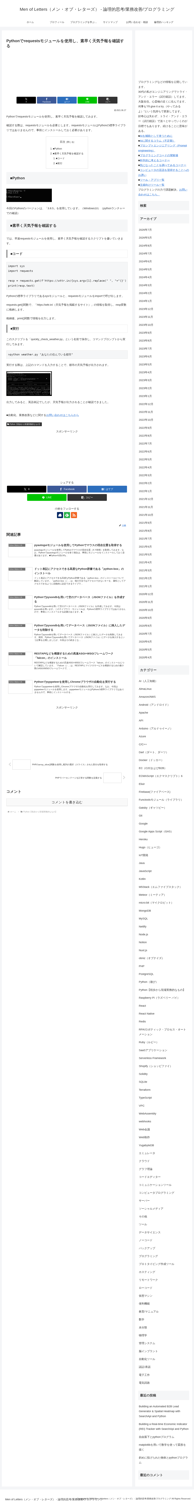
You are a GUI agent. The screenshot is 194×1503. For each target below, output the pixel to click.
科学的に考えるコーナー (155, 160)
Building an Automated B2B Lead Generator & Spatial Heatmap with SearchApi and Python (159, 1411)
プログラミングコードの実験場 (159, 155)
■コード (60, 158)
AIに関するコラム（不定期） (157, 140)
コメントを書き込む (67, 802)
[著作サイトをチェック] (60, 515)
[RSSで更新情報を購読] (74, 515)
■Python (57, 148)
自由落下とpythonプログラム (156, 1436)
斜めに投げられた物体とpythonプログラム (163, 1460)
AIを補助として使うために (156, 135)
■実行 (59, 163)
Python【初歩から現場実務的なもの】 (25, 424)
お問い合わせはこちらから (62, 415)
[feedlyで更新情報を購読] (67, 515)
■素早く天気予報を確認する (68, 153)
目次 (62, 141)
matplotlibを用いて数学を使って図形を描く (162, 1447)
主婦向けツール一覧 (152, 184)
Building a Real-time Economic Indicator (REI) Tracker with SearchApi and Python (164, 1426)
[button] (107, 100)
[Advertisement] (67, 72)
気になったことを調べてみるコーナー (163, 165)
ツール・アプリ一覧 (152, 179)
